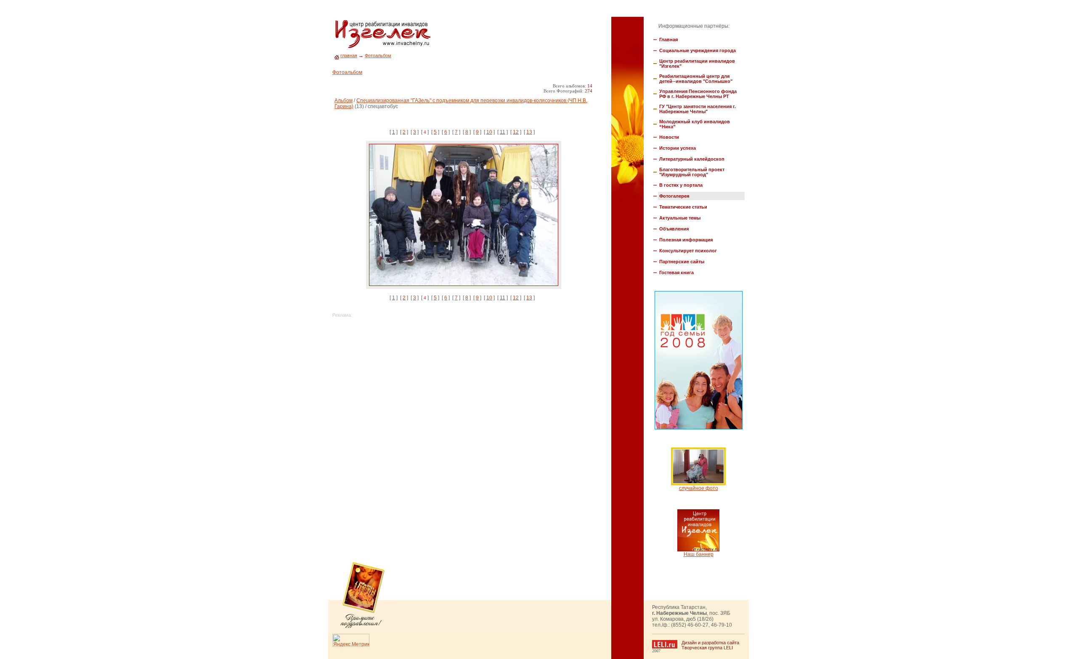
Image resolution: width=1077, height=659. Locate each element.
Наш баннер (699, 554)
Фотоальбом (378, 55)
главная (348, 55)
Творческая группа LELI (707, 647)
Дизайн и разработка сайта (710, 642)
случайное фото (698, 488)
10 (489, 132)
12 (516, 132)
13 (529, 132)
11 (502, 132)
